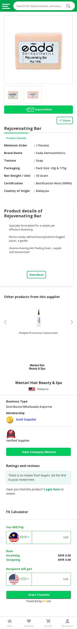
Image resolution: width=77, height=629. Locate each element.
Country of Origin (17, 191)
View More (36, 275)
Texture (10, 160)
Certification (13, 183)
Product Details (16, 138)
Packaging (12, 168)
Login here (52, 489)
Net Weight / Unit (17, 176)
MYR (23, 537)
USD (23, 579)
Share (66, 120)
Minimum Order (15, 145)
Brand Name (13, 153)
